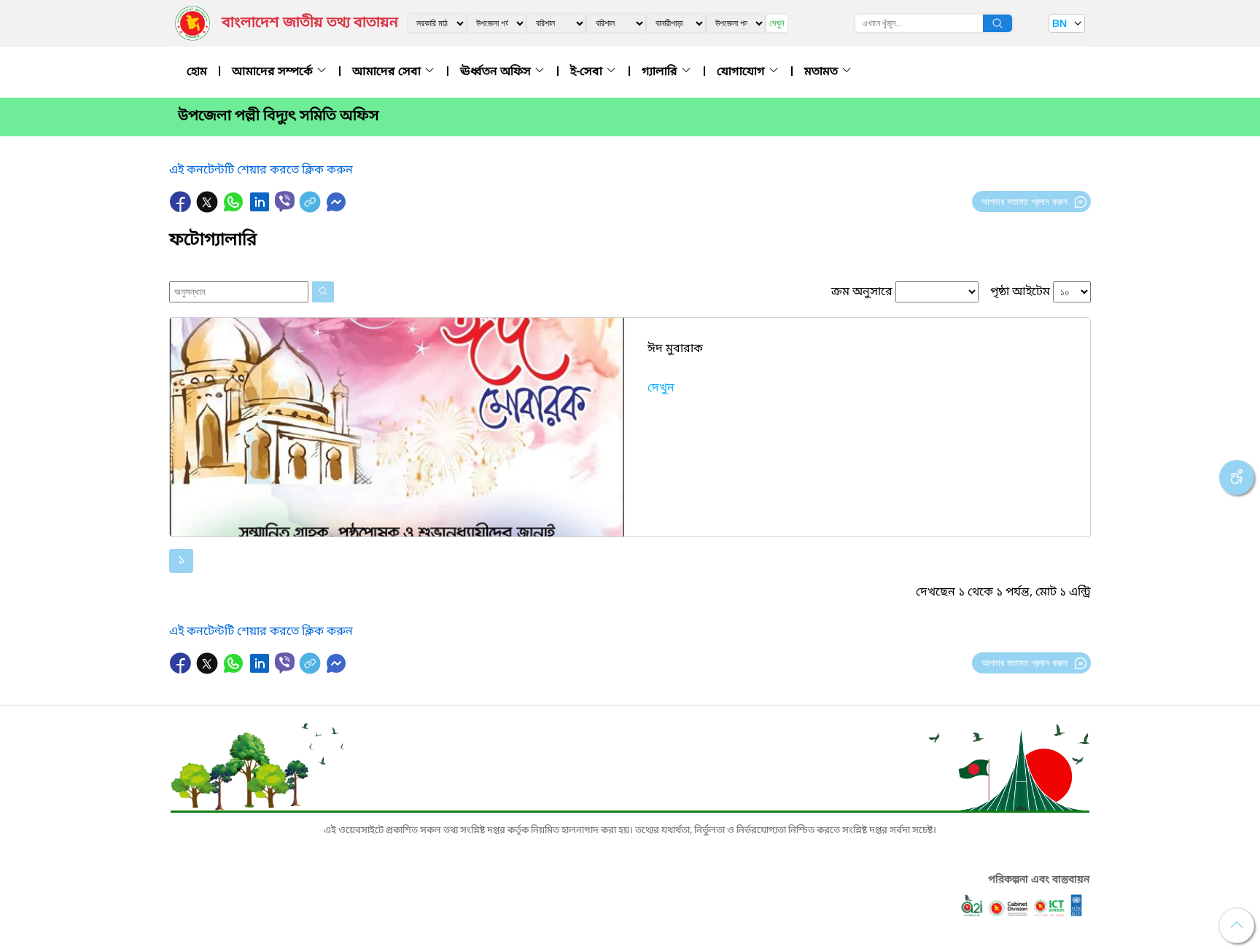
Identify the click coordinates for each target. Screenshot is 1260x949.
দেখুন (777, 22)
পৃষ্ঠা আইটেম (1020, 292)
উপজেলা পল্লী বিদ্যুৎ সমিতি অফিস (278, 116)
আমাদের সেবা (388, 72)
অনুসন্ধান (997, 23)
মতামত (822, 72)
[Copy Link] (311, 209)
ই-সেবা (587, 72)
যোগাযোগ (742, 72)
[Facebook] (182, 209)
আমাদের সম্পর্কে (274, 72)
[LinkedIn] (261, 209)
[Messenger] (336, 209)
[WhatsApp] (235, 209)
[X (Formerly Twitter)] (208, 209)
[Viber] (284, 201)
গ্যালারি (661, 72)
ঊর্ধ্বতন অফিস (497, 72)
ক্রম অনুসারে (861, 292)
